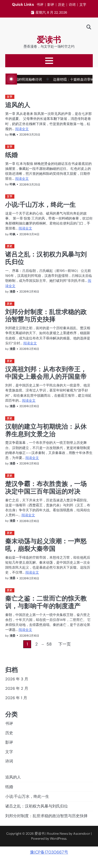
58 (49, 644)
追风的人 (17, 105)
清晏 (12, 291)
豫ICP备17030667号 (49, 852)
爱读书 (49, 39)
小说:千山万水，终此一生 (40, 204)
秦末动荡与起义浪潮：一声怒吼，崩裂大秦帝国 (46, 544)
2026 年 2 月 (16, 688)
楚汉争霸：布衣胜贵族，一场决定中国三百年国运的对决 (46, 487)
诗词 (72, 4)
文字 (82, 4)
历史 (61, 4)
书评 (40, 4)
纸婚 (11, 155)
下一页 (64, 644)
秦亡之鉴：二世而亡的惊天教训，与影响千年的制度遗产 (46, 602)
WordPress (58, 838)
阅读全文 (22, 129)
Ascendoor (81, 833)
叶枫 (12, 134)
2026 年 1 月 (16, 697)
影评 (50, 4)
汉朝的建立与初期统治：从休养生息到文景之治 (46, 430)
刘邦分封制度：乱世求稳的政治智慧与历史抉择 (46, 315)
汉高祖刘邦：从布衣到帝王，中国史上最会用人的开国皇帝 (46, 372)
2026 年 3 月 (16, 679)
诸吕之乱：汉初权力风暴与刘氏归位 (46, 258)
